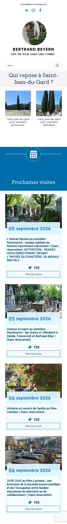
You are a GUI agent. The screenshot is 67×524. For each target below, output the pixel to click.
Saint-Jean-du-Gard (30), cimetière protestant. (18, 122)
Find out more (33, 274)
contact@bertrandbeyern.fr (33, 4)
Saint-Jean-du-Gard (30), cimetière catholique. (49, 122)
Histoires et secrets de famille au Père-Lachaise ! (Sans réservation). (32, 410)
